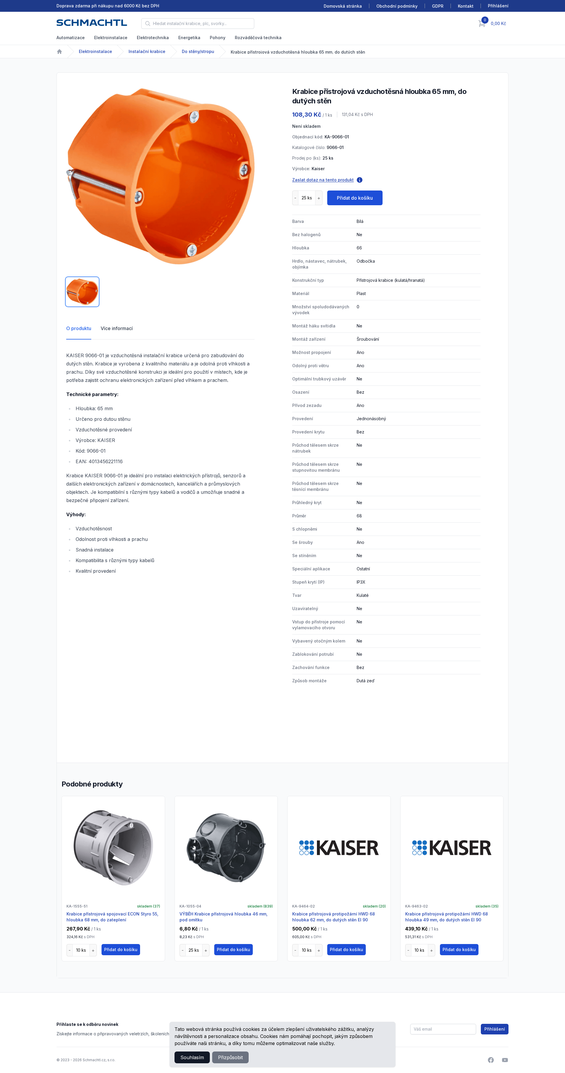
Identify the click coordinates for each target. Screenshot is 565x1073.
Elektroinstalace (110, 37)
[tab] (82, 292)
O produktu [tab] (78, 328)
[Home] (59, 51)
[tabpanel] (160, 176)
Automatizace (70, 37)
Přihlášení (494, 1028)
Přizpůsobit (230, 1057)
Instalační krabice (147, 51)
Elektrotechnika (153, 37)
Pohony (217, 37)
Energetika (189, 37)
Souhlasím (192, 1057)
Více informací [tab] (117, 328)
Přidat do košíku (355, 198)
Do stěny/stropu (198, 51)
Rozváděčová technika (258, 37)
